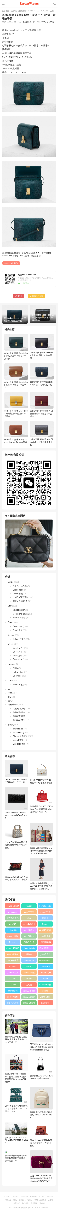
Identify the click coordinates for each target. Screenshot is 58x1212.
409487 (29, 966)
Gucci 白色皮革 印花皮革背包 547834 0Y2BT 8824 (41, 1114)
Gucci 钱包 (17, 659)
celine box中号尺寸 (11, 263)
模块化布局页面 (40, 1199)
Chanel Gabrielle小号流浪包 (45, 991)
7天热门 (16, 1196)
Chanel (45, 924)
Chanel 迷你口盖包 (12, 955)
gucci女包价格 (12, 937)
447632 (12, 978)
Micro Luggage (29, 918)
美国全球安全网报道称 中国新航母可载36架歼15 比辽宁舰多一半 (16, 1158)
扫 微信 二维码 (36, 296)
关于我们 (50, 1196)
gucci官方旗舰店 (45, 955)
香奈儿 (11, 724)
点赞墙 (50, 1199)
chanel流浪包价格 (29, 949)
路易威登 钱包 (19, 719)
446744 (12, 984)
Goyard (11, 634)
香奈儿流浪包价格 (29, 991)
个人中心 (42, 1196)
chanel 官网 (45, 911)
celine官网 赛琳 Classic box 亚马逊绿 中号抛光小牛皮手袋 (16, 356)
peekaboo (12, 911)
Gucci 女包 (17, 647)
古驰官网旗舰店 (45, 943)
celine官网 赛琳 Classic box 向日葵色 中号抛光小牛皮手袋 (16, 413)
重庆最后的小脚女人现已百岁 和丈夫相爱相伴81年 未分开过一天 (16, 1039)
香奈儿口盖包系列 (29, 997)
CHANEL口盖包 (45, 931)
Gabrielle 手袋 (19, 743)
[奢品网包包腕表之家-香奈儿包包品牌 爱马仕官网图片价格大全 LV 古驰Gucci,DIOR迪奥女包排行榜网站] (29, 3)
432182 (29, 978)
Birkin (15, 668)
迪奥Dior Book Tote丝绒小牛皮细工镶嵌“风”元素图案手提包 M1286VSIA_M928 (16, 1077)
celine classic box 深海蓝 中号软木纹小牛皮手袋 (16, 780)
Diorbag (12, 942)
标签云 (30, 1199)
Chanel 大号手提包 (45, 973)
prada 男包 (18, 684)
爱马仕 (29, 984)
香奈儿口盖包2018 (13, 918)
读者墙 (42, 1203)
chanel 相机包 (29, 924)
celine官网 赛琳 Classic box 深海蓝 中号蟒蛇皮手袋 (41, 383)
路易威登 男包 (19, 712)
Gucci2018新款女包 (45, 985)
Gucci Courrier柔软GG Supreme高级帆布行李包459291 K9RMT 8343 (41, 850)
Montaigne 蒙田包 (21, 613)
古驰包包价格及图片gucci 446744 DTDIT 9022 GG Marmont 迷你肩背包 (41, 886)
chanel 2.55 (18, 728)
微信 (15, 1199)
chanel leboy (18, 732)
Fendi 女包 (17, 626)
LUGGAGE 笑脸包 (21, 597)
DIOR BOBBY (19, 609)
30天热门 (7, 1196)
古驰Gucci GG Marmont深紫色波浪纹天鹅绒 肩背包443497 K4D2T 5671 (41, 1178)
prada (10, 680)
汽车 (10, 693)
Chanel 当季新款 (20, 736)
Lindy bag (17, 675)
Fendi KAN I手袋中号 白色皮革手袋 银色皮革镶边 (41, 781)
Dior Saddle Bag (45, 997)
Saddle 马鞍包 (19, 617)
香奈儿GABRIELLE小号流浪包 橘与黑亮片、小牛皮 (16, 878)
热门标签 (25, 1203)
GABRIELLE (29, 942)
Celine (30, 10)
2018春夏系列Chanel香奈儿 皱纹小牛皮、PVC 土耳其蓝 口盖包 (16, 1108)
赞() (18, 296)
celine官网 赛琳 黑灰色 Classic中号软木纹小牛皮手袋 (41, 442)
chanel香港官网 (13, 961)
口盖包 (45, 918)
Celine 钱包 (18, 593)
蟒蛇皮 (29, 954)
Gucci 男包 (17, 651)
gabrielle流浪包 (12, 973)
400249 (12, 924)
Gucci (10, 643)
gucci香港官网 (45, 937)
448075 (12, 966)
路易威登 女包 (19, 708)
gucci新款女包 (29, 931)
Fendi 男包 (17, 630)
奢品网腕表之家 (29, 22)
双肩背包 (45, 1002)
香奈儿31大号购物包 (29, 1003)
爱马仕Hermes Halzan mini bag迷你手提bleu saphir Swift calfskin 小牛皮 (41, 1047)
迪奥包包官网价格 (13, 1003)
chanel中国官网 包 (29, 973)
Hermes (11, 664)
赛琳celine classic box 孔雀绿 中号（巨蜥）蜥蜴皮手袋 (26, 254)
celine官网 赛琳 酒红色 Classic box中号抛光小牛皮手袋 (41, 413)
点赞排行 (16, 1203)
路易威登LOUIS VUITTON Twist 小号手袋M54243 (41, 1077)
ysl (9, 689)
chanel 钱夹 (18, 739)
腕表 (10, 696)
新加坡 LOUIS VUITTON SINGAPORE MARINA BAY (16, 1140)
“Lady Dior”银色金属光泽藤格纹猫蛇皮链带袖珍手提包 (16, 845)
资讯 (10, 700)
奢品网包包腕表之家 (18, 10)
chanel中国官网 (29, 961)
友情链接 (8, 1199)
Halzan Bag (18, 671)
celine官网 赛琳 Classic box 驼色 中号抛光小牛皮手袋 (16, 384)
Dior (10, 605)
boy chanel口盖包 (45, 906)
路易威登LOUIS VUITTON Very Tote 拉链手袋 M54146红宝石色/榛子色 (41, 809)
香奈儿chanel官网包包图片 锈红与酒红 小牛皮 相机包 (41, 1143)
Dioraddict (45, 966)
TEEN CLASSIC (42, 10)
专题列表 (24, 1196)
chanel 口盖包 (12, 905)
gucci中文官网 (29, 912)
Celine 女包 (18, 589)
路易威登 (12, 704)
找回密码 (22, 1199)
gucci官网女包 (29, 937)
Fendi (10, 622)
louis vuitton (12, 930)
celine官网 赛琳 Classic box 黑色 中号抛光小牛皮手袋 (41, 355)
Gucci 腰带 (17, 655)
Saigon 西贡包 (19, 639)
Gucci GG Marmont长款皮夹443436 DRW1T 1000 (16, 815)
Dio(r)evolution (13, 996)
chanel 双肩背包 (12, 949)
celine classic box (45, 961)
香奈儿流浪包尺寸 (45, 949)
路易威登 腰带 (19, 716)
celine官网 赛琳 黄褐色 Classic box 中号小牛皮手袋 (15, 441)
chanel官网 (13, 990)
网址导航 (34, 1203)
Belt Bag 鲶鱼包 (20, 586)
